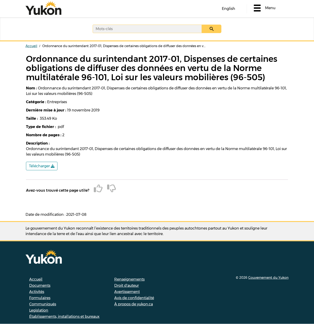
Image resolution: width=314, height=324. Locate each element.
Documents (39, 285)
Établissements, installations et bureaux (64, 316)
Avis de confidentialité (134, 298)
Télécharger (40, 166)
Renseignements (129, 279)
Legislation (38, 310)
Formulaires (39, 298)
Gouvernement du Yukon (268, 278)
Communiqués (42, 304)
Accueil (31, 46)
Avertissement (127, 292)
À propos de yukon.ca (133, 304)
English (228, 8)
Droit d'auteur (126, 285)
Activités (36, 292)
